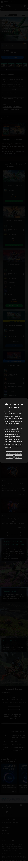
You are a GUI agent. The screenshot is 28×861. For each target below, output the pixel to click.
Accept (18, 457)
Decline (9, 457)
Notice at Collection (14, 420)
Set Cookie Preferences (14, 453)
